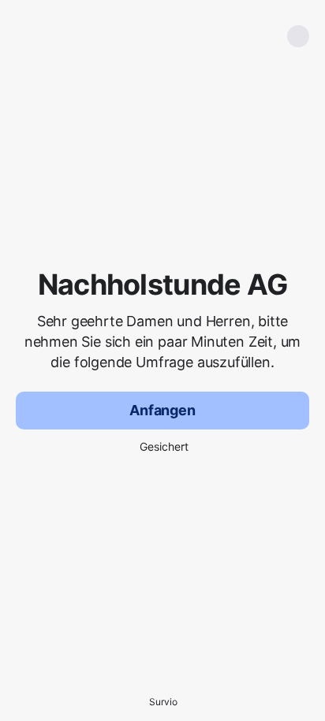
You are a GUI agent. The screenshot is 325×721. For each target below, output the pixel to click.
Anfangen (162, 410)
